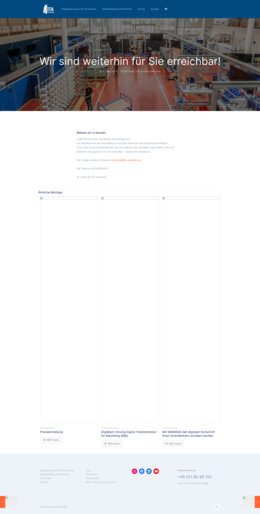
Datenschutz (92, 478)
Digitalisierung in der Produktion (57, 470)
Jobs (88, 470)
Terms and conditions (103, 482)
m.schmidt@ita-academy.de (125, 160)
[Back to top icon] (217, 507)
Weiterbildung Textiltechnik (54, 474)
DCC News (129, 71)
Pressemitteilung (51, 432)
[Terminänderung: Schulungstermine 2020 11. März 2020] (8, 502)
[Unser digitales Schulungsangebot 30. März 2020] (251, 502)
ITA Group (45, 478)
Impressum (92, 474)
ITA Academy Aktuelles (148, 71)
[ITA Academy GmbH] (48, 9)
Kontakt (44, 482)
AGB (88, 482)
